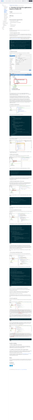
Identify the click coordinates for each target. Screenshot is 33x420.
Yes (10, 365)
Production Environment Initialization (16, 38)
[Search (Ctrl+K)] (27, 1)
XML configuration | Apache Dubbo (27, 353)
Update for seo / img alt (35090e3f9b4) (22, 369)
